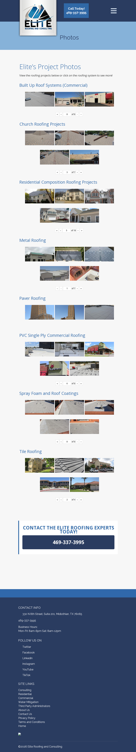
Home (22, 726)
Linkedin (27, 658)
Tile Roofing (30, 451)
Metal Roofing (32, 240)
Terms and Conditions (31, 722)
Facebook (28, 652)
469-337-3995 (27, 620)
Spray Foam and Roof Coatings (48, 393)
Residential (25, 694)
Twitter (26, 646)
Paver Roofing (32, 298)
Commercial (25, 698)
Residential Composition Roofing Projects (58, 182)
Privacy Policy (26, 718)
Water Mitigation (28, 702)
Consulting (24, 690)
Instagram (28, 663)
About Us (24, 710)
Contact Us (25, 714)
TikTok (26, 675)
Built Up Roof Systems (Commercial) (53, 85)
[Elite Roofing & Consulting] (38, 19)
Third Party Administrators (34, 706)
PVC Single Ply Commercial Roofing (52, 335)
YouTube (27, 669)
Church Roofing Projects (42, 124)
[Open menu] (113, 11)
